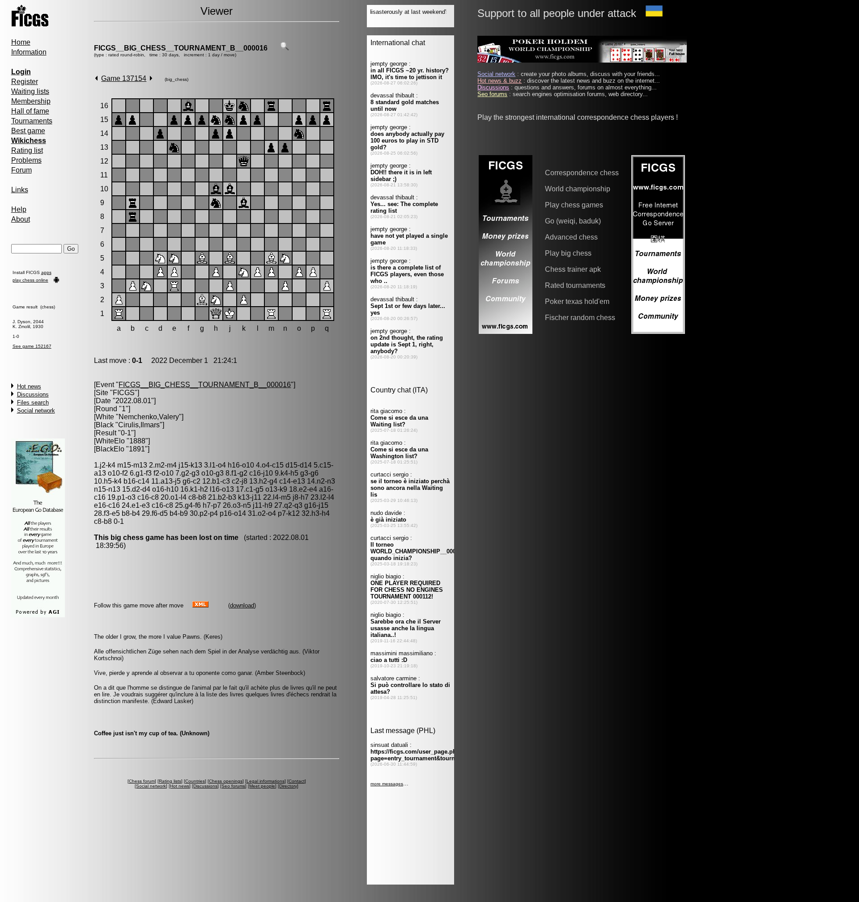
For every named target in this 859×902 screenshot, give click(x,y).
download (242, 605)
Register (24, 81)
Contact (297, 781)
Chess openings (225, 781)
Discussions (33, 394)
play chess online (30, 280)
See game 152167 (32, 346)
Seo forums (233, 786)
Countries (195, 781)
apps (46, 272)
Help (18, 209)
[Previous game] (96, 78)
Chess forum (142, 781)
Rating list (27, 150)
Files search (33, 402)
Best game (28, 131)
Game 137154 (123, 78)
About (20, 219)
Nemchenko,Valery (149, 417)
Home (20, 42)
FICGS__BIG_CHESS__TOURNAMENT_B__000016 (181, 48)
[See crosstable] (284, 48)
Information (29, 52)
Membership (31, 101)
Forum (21, 170)
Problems (26, 160)
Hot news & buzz (499, 80)
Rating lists (170, 781)
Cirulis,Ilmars (139, 425)
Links (19, 190)
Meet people (262, 786)
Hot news (29, 386)
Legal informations (266, 781)
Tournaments (31, 121)
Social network (36, 410)
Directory (288, 786)
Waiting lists (30, 91)
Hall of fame (30, 111)
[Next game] (151, 78)
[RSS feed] (200, 605)
